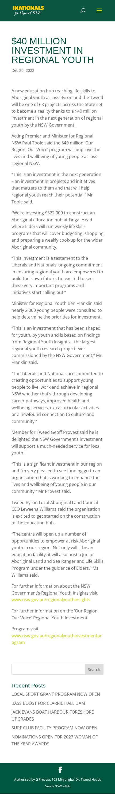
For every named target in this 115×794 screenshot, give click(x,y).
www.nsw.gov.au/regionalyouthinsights (50, 600)
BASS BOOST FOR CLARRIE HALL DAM (48, 703)
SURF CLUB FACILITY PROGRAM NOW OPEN (54, 728)
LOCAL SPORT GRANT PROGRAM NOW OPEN (55, 694)
